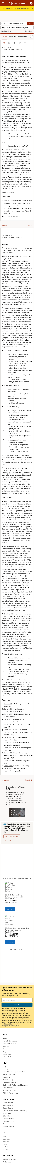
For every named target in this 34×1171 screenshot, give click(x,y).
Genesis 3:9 (8, 714)
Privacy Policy (8, 1024)
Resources (12, 36)
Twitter (5, 1147)
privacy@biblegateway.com (10, 1026)
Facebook (6, 1136)
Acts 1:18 (7, 216)
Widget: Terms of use (10, 1093)
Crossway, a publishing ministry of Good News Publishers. (14, 800)
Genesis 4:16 (8, 766)
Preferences (7, 1162)
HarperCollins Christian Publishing (15, 1111)
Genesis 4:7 (8, 743)
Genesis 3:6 (8, 709)
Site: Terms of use (9, 1090)
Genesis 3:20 (8, 730)
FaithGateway (8, 1103)
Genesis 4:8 (8, 753)
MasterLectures (8, 1126)
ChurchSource (8, 1108)
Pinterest (6, 1142)
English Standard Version (15, 787)
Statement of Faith (9, 1044)
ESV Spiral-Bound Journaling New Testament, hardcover (17, 929)
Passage (4, 36)
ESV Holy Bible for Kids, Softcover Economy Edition (14, 896)
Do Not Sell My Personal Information (17, 1085)
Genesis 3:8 (8, 712)
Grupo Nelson (8, 1113)
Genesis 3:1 (8, 704)
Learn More (9, 841)
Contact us (6, 1077)
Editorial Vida (7, 1116)
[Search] (30, 23)
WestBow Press (8, 1121)
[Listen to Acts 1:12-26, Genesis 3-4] (25, 42)
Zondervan (7, 1124)
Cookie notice (8, 1088)
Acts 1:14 (7, 201)
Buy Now (10, 909)
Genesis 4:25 (8, 768)
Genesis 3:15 (8, 719)
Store (5, 1049)
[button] (31, 3)
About (5, 1038)
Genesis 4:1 (8, 737)
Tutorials (6, 1069)
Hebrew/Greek (23, 36)
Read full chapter (8, 192)
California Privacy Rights (12, 1082)
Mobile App (7, 1046)
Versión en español (10, 1159)
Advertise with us (9, 1074)
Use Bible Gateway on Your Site (14, 1072)
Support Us (7, 1057)
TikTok (5, 1144)
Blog (4, 1051)
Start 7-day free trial (11, 836)
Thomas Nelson (8, 1119)
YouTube (6, 1149)
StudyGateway (8, 1105)
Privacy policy (8, 1080)
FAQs (5, 1067)
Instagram (6, 1139)
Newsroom (7, 1054)
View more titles (17, 950)
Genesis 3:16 (8, 724)
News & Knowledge (10, 1041)
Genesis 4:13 (8, 761)
